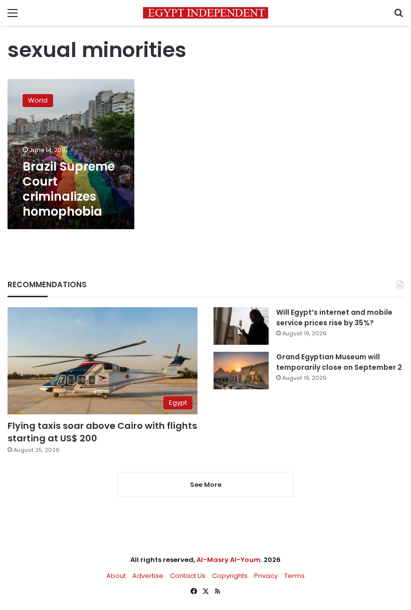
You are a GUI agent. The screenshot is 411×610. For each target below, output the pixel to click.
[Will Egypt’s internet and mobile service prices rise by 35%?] (241, 326)
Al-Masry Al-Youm (228, 559)
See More (206, 484)
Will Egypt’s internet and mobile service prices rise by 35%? (334, 317)
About (116, 575)
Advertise (147, 575)
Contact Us (188, 575)
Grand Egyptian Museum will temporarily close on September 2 (339, 362)
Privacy (266, 575)
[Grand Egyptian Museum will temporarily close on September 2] (241, 370)
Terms (294, 575)
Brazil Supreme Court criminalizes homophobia (69, 189)
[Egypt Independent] (205, 13)
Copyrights (230, 575)
